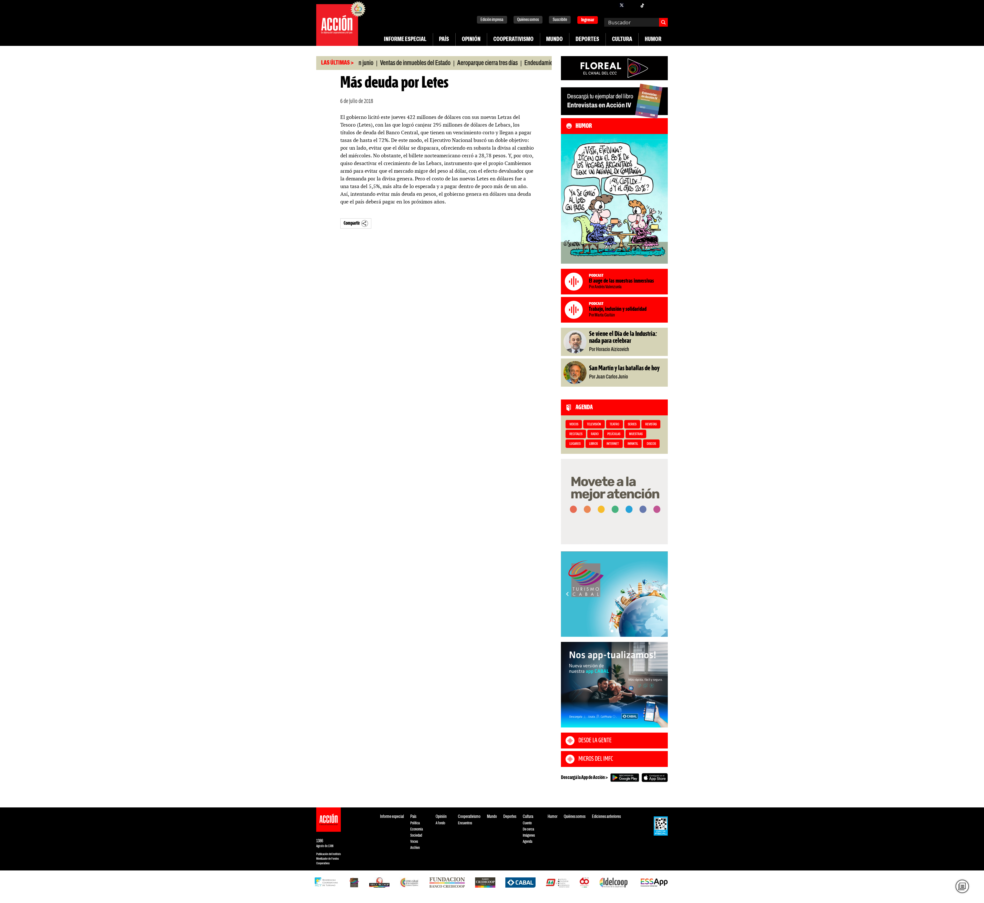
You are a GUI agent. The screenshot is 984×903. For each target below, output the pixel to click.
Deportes (587, 39)
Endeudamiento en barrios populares (530, 63)
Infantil (633, 444)
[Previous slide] (567, 594)
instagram (631, 5)
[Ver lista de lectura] (962, 886)
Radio (595, 434)
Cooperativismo (513, 39)
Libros (593, 444)
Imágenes (529, 835)
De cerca (528, 829)
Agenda (527, 842)
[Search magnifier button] (663, 22)
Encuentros (465, 823)
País (444, 39)
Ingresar (587, 20)
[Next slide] (661, 594)
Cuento (527, 823)
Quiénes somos (528, 20)
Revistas (651, 424)
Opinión (471, 39)
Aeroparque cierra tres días (452, 63)
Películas (613, 434)
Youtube (652, 5)
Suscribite (560, 20)
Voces (414, 842)
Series (632, 424)
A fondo (440, 823)
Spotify (662, 5)
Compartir (352, 223)
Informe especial (405, 39)
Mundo (554, 39)
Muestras (636, 434)
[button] (612, 631)
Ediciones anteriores (606, 817)
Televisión (594, 424)
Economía (416, 829)
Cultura (622, 39)
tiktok (642, 5)
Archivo (415, 848)
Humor (653, 39)
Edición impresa (491, 20)
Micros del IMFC (595, 759)
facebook (611, 5)
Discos (651, 444)
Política (415, 823)
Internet (613, 444)
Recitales (575, 434)
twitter (622, 5)
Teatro (614, 424)
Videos (573, 424)
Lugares (575, 444)
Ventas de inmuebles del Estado (379, 63)
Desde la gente (595, 740)
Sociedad (416, 835)
